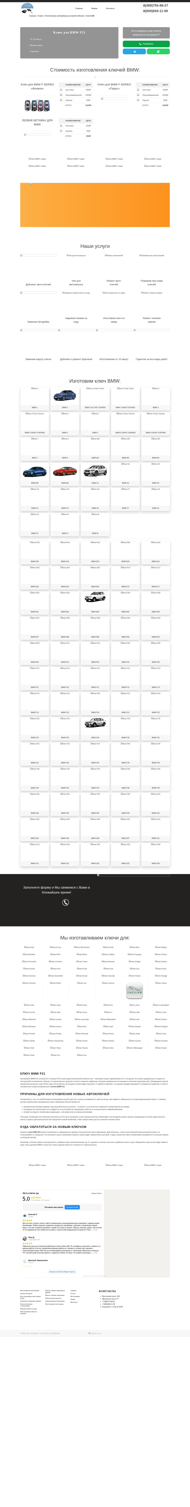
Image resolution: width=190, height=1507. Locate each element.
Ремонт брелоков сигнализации (26, 1305)
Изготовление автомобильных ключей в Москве (64, 16)
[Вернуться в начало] (27, 8)
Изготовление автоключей (29, 1290)
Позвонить (148, 44)
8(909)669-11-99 (155, 11)
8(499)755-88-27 (155, 5)
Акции (72, 1299)
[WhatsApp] (158, 51)
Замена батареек (26, 1293)
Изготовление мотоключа (54, 1304)
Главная (79, 8)
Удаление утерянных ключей (30, 1301)
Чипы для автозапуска (53, 1298)
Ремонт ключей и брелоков (54, 1295)
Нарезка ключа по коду (28, 1309)
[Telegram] (134, 51)
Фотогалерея (75, 1296)
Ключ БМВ (90, 16)
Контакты (110, 8)
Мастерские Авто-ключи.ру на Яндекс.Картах (95, 1276)
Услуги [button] (94, 8)
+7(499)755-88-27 (108, 1301)
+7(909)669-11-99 (108, 1304)
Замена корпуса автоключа (55, 1301)
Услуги (40, 16)
